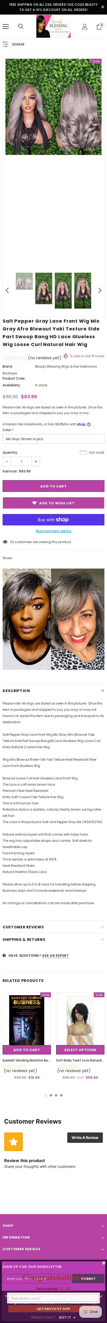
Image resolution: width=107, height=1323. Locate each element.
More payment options (53, 531)
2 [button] (51, 1095)
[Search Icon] (20, 26)
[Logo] (53, 26)
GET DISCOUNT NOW (53, 1308)
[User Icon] (85, 26)
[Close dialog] (104, 1263)
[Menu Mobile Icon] (6, 26)
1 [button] (45, 1095)
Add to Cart (27, 1049)
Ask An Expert (55, 955)
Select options (80, 1049)
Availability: (12, 385)
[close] (102, 7)
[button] (33, 358)
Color (8, 430)
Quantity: (10, 452)
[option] (53, 107)
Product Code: (14, 378)
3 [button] (56, 1095)
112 (12, 542)
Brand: (8, 366)
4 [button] (61, 1095)
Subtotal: (10, 471)
